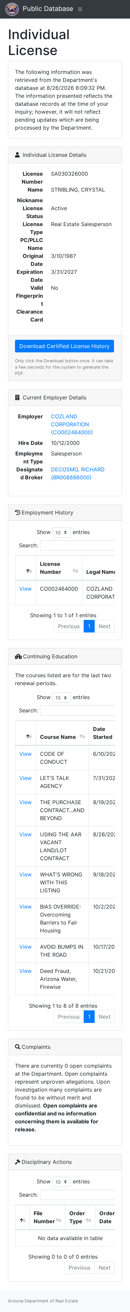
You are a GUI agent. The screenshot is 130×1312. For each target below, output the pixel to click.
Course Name (58, 737)
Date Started (102, 733)
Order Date (107, 1217)
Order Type (77, 1217)
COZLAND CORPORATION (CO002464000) (72, 424)
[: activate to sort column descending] (25, 568)
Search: (28, 545)
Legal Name (101, 571)
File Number (44, 1217)
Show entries (63, 531)
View (25, 588)
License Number (50, 568)
